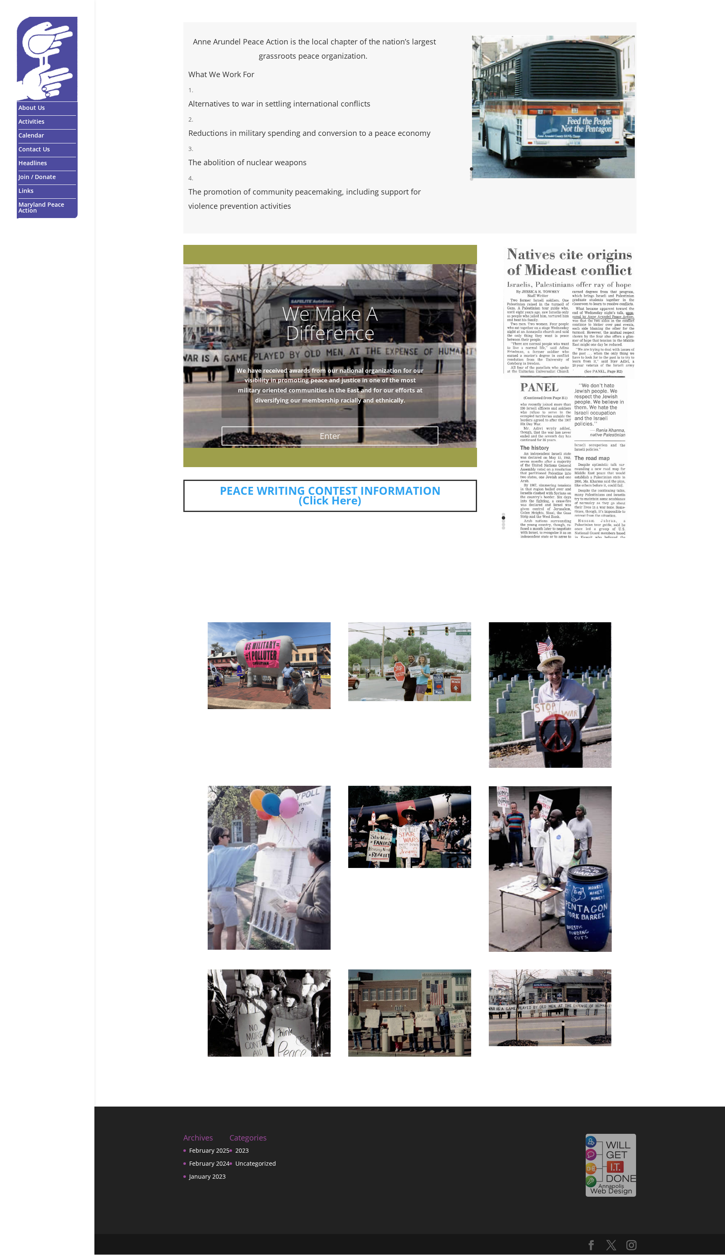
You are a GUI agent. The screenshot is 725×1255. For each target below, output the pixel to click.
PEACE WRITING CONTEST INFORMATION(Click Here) (330, 496)
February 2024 (209, 1163)
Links (26, 191)
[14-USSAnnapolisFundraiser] (550, 1008)
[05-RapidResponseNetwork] (410, 662)
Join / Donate (37, 177)
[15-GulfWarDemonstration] (410, 1013)
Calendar (31, 135)
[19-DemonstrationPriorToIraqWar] (550, 695)
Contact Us (34, 149)
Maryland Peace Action (41, 207)
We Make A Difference (330, 320)
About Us (31, 108)
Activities (31, 122)
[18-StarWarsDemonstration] (410, 827)
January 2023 (207, 1176)
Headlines (32, 163)
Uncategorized (255, 1163)
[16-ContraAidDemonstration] (269, 1013)
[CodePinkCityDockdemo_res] (269, 666)
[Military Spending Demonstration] (550, 869)
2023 (242, 1150)
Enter (330, 433)
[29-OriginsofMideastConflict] (569, 444)
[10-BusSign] (553, 107)
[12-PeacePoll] (269, 868)
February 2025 (209, 1150)
